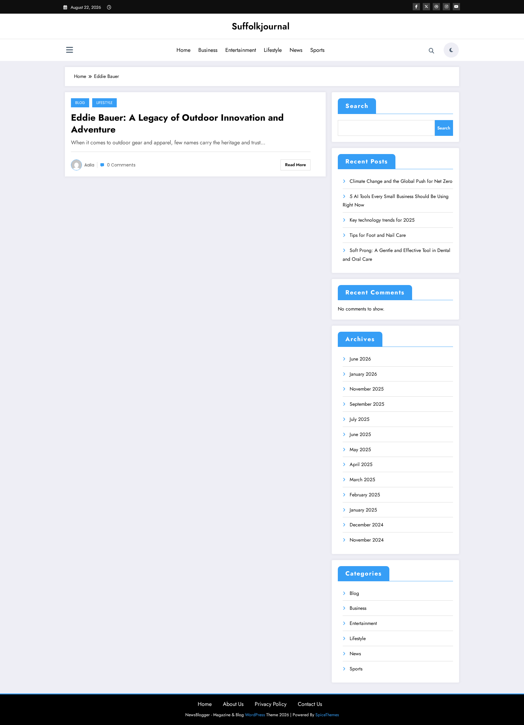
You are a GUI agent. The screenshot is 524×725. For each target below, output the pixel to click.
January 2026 (363, 374)
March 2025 (362, 479)
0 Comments (121, 165)
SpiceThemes (327, 715)
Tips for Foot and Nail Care (378, 235)
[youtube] (456, 6)
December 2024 (366, 524)
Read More (295, 165)
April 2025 (361, 464)
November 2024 (367, 539)
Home (183, 50)
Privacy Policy (271, 704)
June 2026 (360, 358)
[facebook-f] (416, 6)
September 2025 (367, 404)
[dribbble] (436, 6)
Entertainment (240, 50)
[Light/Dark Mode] (451, 50)
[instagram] (446, 6)
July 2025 (359, 419)
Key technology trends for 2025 (382, 219)
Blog (80, 102)
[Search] (431, 51)
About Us (233, 704)
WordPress (255, 715)
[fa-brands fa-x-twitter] (426, 6)
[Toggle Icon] (69, 50)
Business (207, 50)
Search (356, 106)
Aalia (89, 165)
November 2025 (367, 388)
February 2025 (365, 494)
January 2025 (363, 509)
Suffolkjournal (261, 26)
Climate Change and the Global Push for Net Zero (401, 181)
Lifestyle (273, 50)
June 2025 (360, 434)
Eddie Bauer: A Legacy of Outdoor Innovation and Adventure (177, 123)
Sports (317, 50)
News (296, 50)
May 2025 (360, 449)
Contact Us (310, 704)
